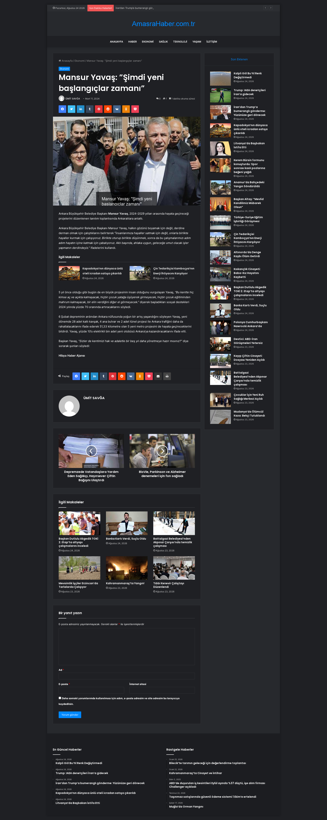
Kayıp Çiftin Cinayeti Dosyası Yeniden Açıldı (249, 358)
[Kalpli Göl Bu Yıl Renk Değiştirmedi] (220, 78)
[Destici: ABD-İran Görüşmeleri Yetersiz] (220, 344)
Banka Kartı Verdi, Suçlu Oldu (126, 539)
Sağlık (163, 41)
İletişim (211, 41)
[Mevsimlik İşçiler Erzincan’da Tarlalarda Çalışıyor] (79, 568)
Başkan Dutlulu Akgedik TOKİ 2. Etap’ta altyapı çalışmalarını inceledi (78, 542)
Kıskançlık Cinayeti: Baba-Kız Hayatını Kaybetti (247, 273)
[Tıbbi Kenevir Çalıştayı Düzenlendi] (174, 568)
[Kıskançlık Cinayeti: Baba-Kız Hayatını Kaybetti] (220, 274)
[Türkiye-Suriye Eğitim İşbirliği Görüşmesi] (220, 222)
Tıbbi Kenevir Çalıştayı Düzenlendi (168, 585)
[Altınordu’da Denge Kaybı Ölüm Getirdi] (220, 257)
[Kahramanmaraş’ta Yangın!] (127, 568)
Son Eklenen (239, 59)
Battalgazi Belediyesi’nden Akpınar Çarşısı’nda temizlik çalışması (172, 542)
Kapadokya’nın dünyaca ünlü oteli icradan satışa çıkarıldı (251, 129)
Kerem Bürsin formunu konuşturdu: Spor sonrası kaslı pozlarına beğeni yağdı (249, 166)
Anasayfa (116, 41)
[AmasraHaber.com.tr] (163, 23)
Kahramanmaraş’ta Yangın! (125, 583)
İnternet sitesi (137, 684)
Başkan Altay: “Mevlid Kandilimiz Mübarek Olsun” (249, 203)
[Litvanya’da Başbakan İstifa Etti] (220, 148)
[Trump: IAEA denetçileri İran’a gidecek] (220, 95)
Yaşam (196, 41)
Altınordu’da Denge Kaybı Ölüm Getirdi (247, 254)
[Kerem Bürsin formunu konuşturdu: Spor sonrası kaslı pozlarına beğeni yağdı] (220, 165)
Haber (132, 41)
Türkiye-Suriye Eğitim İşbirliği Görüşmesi (248, 219)
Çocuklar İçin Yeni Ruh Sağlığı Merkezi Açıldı (249, 397)
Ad (61, 669)
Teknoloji (180, 41)
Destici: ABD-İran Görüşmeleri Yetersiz (248, 341)
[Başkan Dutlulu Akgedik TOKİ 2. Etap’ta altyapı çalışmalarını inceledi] (79, 523)
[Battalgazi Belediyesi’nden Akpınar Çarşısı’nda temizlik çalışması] (174, 523)
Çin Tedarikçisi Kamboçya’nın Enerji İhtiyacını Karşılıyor (248, 238)
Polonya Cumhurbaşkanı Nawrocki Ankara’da (251, 324)
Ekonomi (148, 41)
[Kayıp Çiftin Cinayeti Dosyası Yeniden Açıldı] (220, 361)
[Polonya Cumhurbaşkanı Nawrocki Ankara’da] (220, 327)
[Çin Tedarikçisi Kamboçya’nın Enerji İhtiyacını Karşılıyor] (140, 273)
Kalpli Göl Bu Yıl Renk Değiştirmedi (248, 75)
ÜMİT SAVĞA (72, 98)
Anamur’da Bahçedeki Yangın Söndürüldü (249, 184)
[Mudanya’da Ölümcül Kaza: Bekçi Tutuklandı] (220, 417)
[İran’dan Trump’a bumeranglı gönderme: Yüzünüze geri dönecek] (220, 112)
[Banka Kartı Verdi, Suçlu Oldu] (127, 523)
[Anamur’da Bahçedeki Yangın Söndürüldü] (220, 187)
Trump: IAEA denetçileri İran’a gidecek (250, 92)
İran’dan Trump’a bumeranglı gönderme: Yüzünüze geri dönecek (153, 7)
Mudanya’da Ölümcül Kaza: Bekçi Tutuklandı (249, 413)
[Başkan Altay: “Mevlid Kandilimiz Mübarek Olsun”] (220, 204)
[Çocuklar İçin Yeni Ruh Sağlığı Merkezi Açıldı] (220, 400)
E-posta (64, 684)
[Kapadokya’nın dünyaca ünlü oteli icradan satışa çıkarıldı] (69, 273)
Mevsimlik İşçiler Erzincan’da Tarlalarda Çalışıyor (78, 585)
